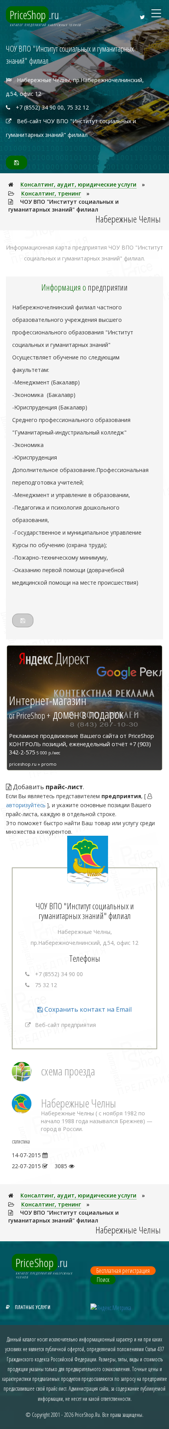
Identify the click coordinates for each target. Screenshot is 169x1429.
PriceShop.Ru (87, 1414)
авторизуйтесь (26, 805)
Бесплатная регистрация (123, 1270)
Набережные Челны (78, 1103)
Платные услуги (33, 1307)
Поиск (103, 1279)
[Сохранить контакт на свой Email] (16, 162)
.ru (34, 14)
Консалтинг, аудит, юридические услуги (78, 184)
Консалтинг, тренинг (51, 193)
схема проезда (68, 1071)
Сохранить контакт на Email (87, 1009)
